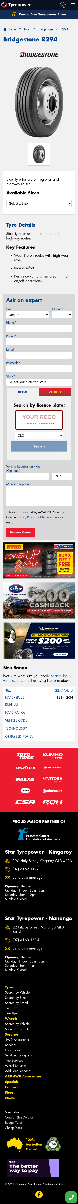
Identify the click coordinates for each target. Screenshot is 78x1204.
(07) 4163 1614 (26, 940)
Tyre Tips (11, 1013)
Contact (11, 1087)
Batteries (10, 1045)
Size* (10, 309)
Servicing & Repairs (18, 1055)
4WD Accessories (17, 1040)
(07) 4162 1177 (26, 869)
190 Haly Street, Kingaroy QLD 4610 (42, 861)
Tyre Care (11, 1008)
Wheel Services (15, 1066)
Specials (12, 1081)
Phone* (11, 336)
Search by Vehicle (17, 992)
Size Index (12, 1112)
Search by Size (15, 998)
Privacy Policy (26, 517)
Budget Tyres (13, 1123)
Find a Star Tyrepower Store (42, 14)
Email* (11, 349)
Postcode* (13, 363)
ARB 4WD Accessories (23, 1076)
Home (11, 29)
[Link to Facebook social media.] (39, 1194)
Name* (11, 323)
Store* (10, 376)
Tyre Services (14, 1060)
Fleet (9, 1092)
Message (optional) (19, 484)
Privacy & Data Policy (28, 1184)
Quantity (58, 309)
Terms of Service (52, 517)
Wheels (11, 1018)
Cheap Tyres (13, 1128)
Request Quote (20, 532)
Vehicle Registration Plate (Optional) (23, 468)
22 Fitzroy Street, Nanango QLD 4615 (38, 929)
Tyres (9, 987)
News (10, 1098)
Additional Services (18, 1071)
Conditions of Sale (53, 1184)
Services (12, 1034)
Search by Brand (16, 1003)
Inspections (12, 1050)
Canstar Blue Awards (19, 1117)
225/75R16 (64, 690)
